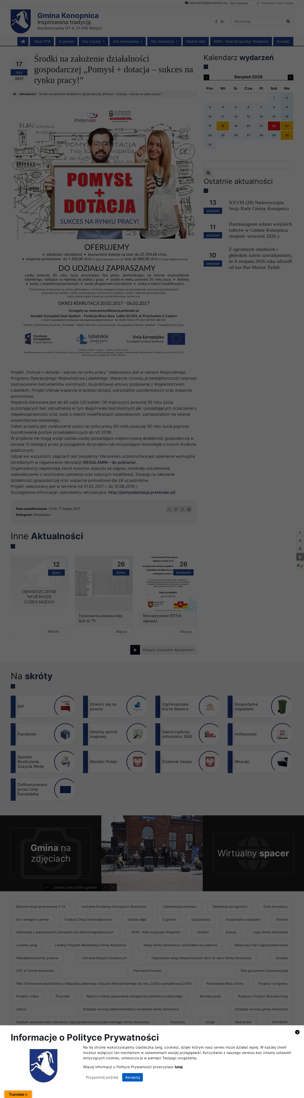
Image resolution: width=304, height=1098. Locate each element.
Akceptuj (132, 1077)
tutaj (178, 1067)
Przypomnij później (102, 1077)
